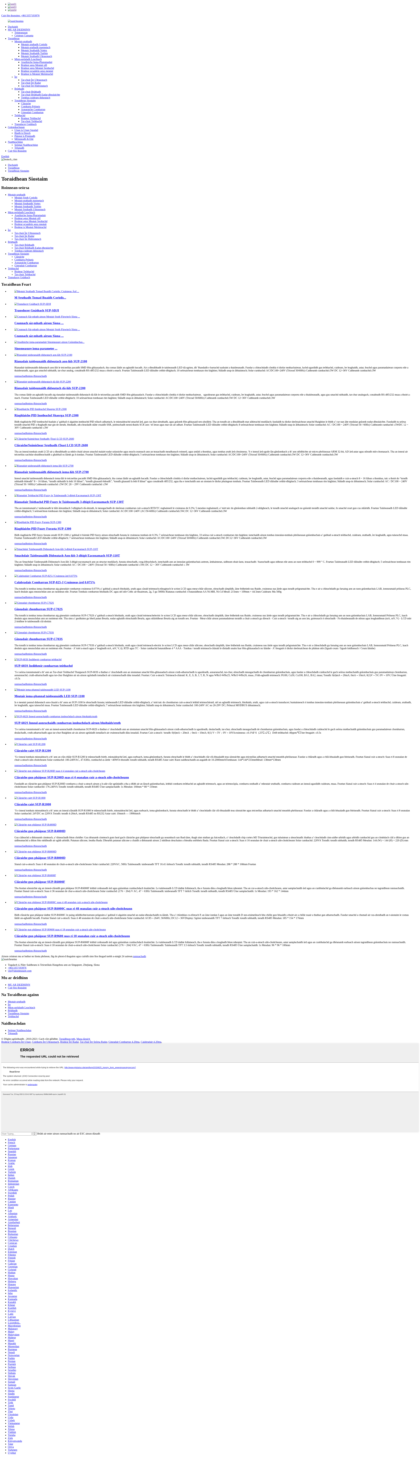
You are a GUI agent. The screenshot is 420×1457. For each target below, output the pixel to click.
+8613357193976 (17, 967)
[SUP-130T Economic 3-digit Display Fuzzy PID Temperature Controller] (57, 495)
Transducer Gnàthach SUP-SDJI (36, 310)
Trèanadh (19, 147)
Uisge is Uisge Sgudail (26, 130)
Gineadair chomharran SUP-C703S (38, 639)
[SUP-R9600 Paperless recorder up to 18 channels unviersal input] (60, 929)
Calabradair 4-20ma (151, 1041)
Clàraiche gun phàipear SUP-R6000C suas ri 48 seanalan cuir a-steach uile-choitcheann (73, 908)
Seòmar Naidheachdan (26, 144)
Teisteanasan (21, 32)
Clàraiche (26, 103)
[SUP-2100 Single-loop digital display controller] (43, 354)
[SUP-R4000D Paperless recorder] (35, 824)
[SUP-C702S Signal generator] (34, 602)
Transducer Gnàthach (25, 124)
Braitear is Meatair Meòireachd (37, 74)
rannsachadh (20, 376)
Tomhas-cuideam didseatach (35, 97)
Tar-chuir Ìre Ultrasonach (34, 79)
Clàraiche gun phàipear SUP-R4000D (39, 831)
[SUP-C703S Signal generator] (34, 632)
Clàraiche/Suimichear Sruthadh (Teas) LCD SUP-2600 (51, 445)
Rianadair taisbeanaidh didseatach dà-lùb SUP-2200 (49, 388)
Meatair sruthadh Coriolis (34, 44)
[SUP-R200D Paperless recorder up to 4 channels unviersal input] (59, 771)
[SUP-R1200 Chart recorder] (29, 744)
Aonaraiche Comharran (33, 109)
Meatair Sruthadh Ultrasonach (36, 56)
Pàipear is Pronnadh (24, 136)
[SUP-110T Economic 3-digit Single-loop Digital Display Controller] (56, 549)
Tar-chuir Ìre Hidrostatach (34, 85)
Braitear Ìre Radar (69, 1041)
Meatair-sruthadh (23, 41)
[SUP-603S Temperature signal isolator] (38, 659)
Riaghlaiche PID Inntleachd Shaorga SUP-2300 (46, 415)
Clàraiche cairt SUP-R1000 (32, 804)
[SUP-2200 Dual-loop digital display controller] (42, 381)
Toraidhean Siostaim (25, 100)
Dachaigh (13, 26)
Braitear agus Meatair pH (34, 65)
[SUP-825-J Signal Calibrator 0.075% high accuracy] (45, 575)
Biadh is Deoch (22, 133)
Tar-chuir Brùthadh (31, 91)
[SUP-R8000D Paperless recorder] (35, 851)
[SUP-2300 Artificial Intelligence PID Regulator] (40, 409)
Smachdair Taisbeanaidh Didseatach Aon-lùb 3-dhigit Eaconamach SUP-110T (67, 555)
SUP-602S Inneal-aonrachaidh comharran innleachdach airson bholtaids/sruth (67, 723)
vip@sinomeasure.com (20, 970)
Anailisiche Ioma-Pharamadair (36, 62)
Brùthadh (19, 88)
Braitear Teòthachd (31, 118)
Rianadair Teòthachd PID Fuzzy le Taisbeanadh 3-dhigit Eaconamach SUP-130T (69, 502)
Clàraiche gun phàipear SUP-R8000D (39, 858)
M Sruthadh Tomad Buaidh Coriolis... (40, 297)
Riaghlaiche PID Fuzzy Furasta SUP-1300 (42, 528)
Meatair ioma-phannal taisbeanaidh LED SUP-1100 (49, 696)
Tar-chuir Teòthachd (31, 121)
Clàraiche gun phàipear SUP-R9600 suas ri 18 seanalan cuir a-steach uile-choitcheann (72, 936)
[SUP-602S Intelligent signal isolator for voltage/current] (55, 716)
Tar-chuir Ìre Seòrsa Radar (93, 1041)
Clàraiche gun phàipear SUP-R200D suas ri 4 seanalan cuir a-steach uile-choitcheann (71, 777)
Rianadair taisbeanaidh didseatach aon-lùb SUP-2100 (50, 361)
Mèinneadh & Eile (23, 139)
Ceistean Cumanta (23, 35)
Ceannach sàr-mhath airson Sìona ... (39, 323)
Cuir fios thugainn (17, 150)
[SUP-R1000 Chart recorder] (29, 797)
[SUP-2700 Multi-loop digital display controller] (44, 465)
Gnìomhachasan (16, 127)
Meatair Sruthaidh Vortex (34, 50)
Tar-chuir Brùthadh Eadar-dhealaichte (40, 94)
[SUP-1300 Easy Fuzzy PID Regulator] (37, 522)
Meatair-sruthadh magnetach (35, 47)
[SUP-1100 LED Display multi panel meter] (42, 689)
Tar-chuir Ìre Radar (31, 82)
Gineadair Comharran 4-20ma (123, 1041)
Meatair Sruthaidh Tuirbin (34, 53)
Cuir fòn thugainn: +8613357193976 (20, 15)
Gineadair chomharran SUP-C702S (38, 609)
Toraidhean (14, 38)
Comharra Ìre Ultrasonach (45, 1041)
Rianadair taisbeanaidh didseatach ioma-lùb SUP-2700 (51, 472)
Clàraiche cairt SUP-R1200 (32, 750)
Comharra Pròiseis (30, 106)
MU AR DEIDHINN (19, 29)
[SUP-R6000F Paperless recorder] (35, 875)
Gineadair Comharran (32, 112)
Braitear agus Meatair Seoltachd (37, 68)
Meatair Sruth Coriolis (25, 197)
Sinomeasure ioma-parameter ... (35, 348)
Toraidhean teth (67, 1039)
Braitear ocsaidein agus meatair (37, 71)
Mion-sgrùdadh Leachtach (28, 59)
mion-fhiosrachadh (37, 376)
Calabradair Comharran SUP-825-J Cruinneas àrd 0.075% (54, 582)
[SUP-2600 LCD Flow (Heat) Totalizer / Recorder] (44, 438)
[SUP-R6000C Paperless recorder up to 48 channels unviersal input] (61, 902)
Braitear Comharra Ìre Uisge (16, 1041)
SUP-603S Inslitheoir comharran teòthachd (43, 665)
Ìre (15, 77)
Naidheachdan (15, 142)
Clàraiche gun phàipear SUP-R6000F (39, 881)
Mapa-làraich (83, 1039)
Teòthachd (19, 115)
